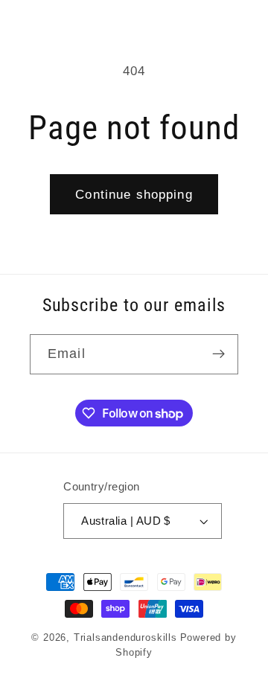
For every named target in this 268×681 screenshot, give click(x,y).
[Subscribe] (218, 354)
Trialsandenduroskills (125, 638)
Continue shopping (134, 194)
